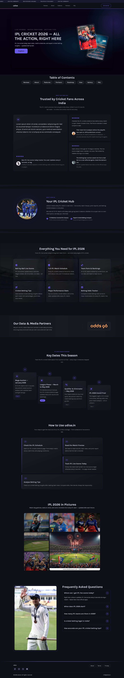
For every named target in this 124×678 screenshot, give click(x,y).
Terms (99, 666)
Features (60, 5)
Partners (68, 5)
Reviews (46, 5)
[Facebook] (14, 669)
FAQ (74, 5)
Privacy (107, 666)
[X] (23, 669)
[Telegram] (27, 669)
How (80, 82)
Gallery (90, 82)
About (52, 5)
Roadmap (70, 82)
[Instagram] (18, 669)
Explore (21, 51)
